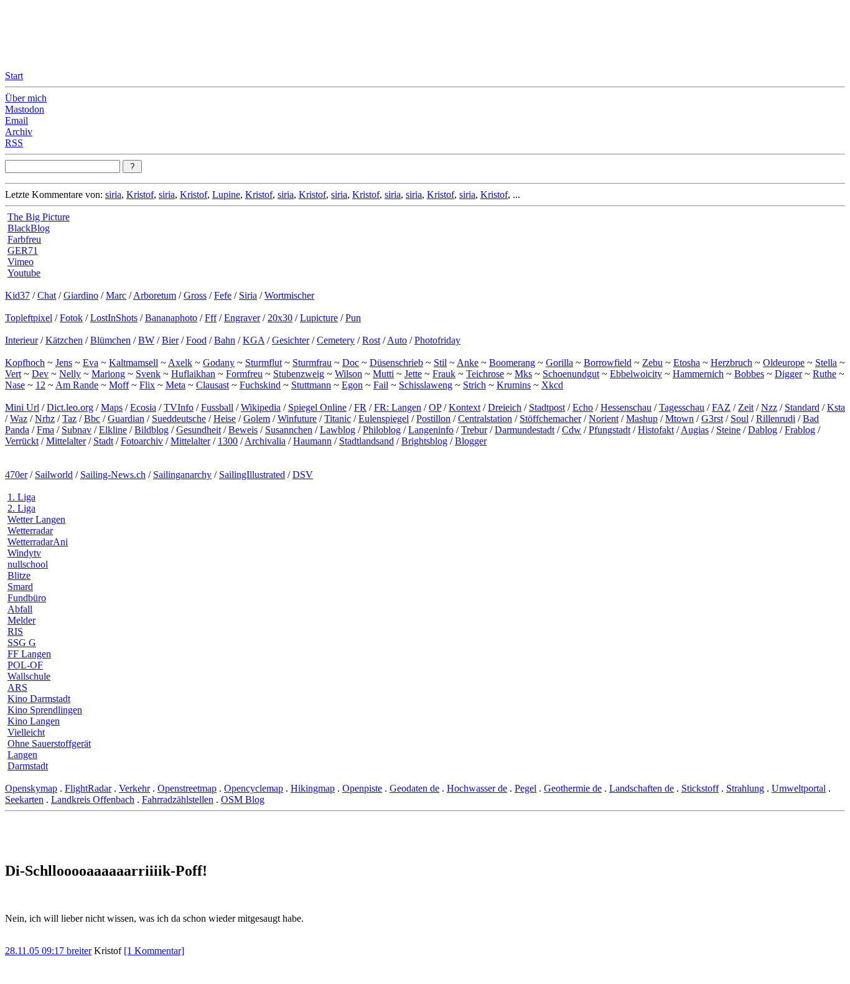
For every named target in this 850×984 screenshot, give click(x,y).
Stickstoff (700, 788)
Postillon (433, 418)
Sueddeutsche (179, 418)
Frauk (443, 373)
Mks (523, 373)
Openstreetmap (187, 788)
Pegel (525, 788)
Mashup (642, 418)
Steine (728, 429)
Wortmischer (289, 295)
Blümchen (110, 340)
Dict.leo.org (70, 407)
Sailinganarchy (182, 474)
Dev (40, 373)
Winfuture (297, 418)
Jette (413, 373)
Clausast (212, 385)
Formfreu (244, 373)
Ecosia (143, 407)
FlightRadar (88, 788)
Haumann (312, 441)
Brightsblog (424, 441)
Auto (397, 340)
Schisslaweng (425, 385)
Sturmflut (263, 362)
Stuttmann (311, 385)
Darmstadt (27, 766)
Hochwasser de (477, 788)
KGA (253, 340)
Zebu (652, 362)
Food (196, 340)
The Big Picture (38, 217)
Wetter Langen (36, 519)
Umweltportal (799, 788)
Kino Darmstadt (38, 698)
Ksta (836, 407)
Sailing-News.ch (113, 474)
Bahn (224, 340)
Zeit (746, 407)
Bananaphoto (171, 317)
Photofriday (437, 340)
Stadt (103, 441)
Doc (350, 362)
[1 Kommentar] (154, 950)
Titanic (337, 418)
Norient (604, 418)
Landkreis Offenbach (92, 799)
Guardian (126, 418)
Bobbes (749, 373)
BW (146, 340)
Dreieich (504, 407)
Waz (18, 418)
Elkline (113, 429)
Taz (69, 418)
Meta (175, 385)
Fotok (71, 317)
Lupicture (319, 317)
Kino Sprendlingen (44, 710)
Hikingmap (313, 788)
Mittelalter (66, 441)
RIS (15, 631)
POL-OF (25, 665)
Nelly (70, 373)
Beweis (243, 429)
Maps (112, 407)
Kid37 (17, 295)
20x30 (280, 317)
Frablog (800, 429)
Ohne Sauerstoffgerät (49, 743)
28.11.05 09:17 (36, 950)
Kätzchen (64, 340)
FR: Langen (397, 407)
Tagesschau (681, 407)
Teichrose (485, 373)
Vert (13, 373)
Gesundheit (198, 429)
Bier (170, 340)
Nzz (769, 407)
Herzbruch (731, 362)
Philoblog (382, 429)
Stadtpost (547, 407)
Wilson (348, 373)
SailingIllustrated (252, 474)
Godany (219, 362)
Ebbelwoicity (636, 373)
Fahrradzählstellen (177, 799)
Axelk (180, 362)
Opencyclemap (253, 788)
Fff (211, 317)
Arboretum (154, 295)
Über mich (26, 98)
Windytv (24, 553)
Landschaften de (641, 788)
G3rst (712, 418)
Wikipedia (261, 407)
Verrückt (22, 441)
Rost (371, 340)
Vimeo (20, 261)
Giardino (80, 295)
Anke (468, 362)
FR (360, 407)
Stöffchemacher (550, 418)
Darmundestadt (524, 429)
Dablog (762, 429)
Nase (15, 385)
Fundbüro (26, 598)
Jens (63, 362)
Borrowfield (608, 362)
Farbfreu (24, 239)
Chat (46, 295)
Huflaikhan (193, 373)
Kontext (464, 407)
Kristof (140, 194)
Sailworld (54, 474)
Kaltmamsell (133, 362)
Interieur (21, 340)
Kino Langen (33, 721)
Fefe (222, 295)
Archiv (18, 131)
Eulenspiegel (383, 418)
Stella (826, 362)
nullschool (27, 564)
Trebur (474, 429)
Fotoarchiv (142, 441)
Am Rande (76, 385)
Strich (474, 385)
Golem (256, 418)
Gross (195, 295)
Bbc (92, 418)
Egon (352, 385)
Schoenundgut (571, 373)
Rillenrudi (775, 418)
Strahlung (745, 788)
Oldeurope (784, 362)
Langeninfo (431, 429)
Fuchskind (260, 385)
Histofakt (656, 429)
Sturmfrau (312, 362)
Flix (147, 385)
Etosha (686, 362)
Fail (380, 385)
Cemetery (336, 340)
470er (16, 474)
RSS (14, 143)
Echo (582, 407)
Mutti (383, 373)
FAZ (721, 407)
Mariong (108, 373)
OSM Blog (242, 799)
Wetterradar (30, 530)
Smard (20, 586)
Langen (22, 754)
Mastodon (24, 109)
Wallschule (28, 676)
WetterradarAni (37, 542)
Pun (353, 317)
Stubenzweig (298, 373)
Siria (248, 295)
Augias (695, 429)
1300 (228, 441)
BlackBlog (28, 228)
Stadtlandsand (366, 441)
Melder (21, 620)
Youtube (23, 273)
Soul (740, 418)
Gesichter (290, 340)
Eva (90, 362)
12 (40, 385)
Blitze (18, 575)
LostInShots (114, 317)
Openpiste (362, 788)
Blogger (471, 441)
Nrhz (45, 418)
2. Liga (21, 508)
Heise (224, 418)
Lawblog (337, 429)
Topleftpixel (28, 317)
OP (435, 407)
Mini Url (22, 407)
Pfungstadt (609, 429)
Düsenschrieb (396, 362)
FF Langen (29, 654)
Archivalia (265, 441)
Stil (440, 362)
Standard (802, 407)
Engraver (242, 317)
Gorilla (559, 362)
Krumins (514, 385)
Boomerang (512, 362)
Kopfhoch (25, 362)
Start (14, 75)
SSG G (21, 642)
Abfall (19, 609)
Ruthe (824, 373)
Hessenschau (626, 407)
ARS (17, 687)
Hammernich (698, 373)
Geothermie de (573, 788)
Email (16, 120)
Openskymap (31, 788)
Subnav (76, 429)
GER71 (22, 250)
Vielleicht (26, 732)
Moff (119, 385)
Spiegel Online (317, 407)
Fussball (217, 407)
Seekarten (24, 799)
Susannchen (288, 429)
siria (113, 194)
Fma (45, 429)
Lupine (226, 194)
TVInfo (179, 407)
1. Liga (21, 497)
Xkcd (552, 385)
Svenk (148, 373)
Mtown (679, 418)
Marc (116, 295)
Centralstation (485, 418)
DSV (302, 474)
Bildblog (151, 429)
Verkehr (134, 788)
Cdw (571, 429)
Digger (788, 373)
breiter (79, 950)
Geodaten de (414, 788)
